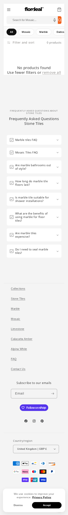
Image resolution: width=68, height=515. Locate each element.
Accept (47, 505)
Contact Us (18, 368)
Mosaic (26, 31)
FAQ (14, 358)
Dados (60, 31)
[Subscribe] (52, 393)
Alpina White (19, 348)
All (11, 31)
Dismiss (18, 505)
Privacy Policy (41, 497)
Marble (43, 31)
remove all (51, 72)
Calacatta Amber (21, 338)
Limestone (17, 328)
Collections (18, 288)
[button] (34, 140)
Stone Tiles (18, 298)
